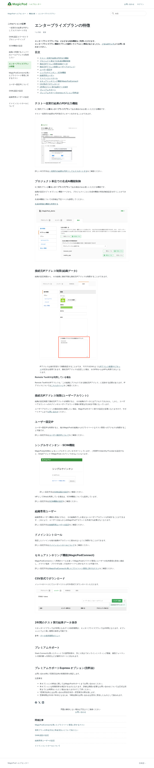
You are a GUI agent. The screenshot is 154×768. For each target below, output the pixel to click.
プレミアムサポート (48, 90)
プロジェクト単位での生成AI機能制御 (55, 61)
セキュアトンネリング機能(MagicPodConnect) (59, 81)
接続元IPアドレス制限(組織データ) (54, 64)
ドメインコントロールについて (19, 104)
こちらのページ (57, 385)
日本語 (142, 763)
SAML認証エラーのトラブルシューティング (18, 38)
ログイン (140, 4)
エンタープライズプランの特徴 (19, 65)
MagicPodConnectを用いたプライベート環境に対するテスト (19, 75)
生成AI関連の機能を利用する (46, 204)
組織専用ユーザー (47, 75)
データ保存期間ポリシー (50, 636)
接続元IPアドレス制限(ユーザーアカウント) (57, 67)
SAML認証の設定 (16, 91)
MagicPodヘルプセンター (17, 14)
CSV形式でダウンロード (50, 84)
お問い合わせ (129, 4)
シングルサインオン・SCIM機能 (53, 72)
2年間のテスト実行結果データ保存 (54, 87)
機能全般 (32, 14)
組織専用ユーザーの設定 (19, 97)
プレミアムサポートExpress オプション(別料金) (59, 93)
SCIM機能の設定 (15, 46)
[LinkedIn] (43, 702)
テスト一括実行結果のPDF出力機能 (54, 58)
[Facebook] (36, 702)
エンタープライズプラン (46, 14)
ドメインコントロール (49, 78)
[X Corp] (39, 702)
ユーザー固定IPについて (19, 84)
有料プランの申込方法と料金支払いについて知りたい (56, 730)
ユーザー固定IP (46, 69)
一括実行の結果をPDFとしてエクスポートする (19, 29)
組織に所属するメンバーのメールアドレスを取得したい (19, 55)
